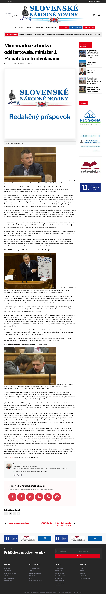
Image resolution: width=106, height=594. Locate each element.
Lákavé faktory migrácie (91, 63)
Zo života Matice (9, 578)
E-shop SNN (63, 27)
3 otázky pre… (59, 568)
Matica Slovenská (95, 1)
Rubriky (21, 27)
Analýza (31, 570)
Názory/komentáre (35, 573)
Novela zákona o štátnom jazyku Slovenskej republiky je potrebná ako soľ (94, 80)
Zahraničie (7, 575)
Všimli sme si (8, 580)
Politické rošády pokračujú (91, 72)
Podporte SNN (89, 27)
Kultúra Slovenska (60, 575)
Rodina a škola (59, 586)
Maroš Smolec (17, 464)
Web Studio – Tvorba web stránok (73, 592)
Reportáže (32, 575)
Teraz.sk (10, 457)
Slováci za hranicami (10, 573)
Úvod (14, 27)
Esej (30, 578)
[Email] (14, 475)
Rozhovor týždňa (59, 573)
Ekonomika (7, 570)
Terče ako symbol (32, 34)
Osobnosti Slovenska (35, 580)
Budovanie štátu (60, 580)
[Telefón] (18, 475)
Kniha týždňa (58, 578)
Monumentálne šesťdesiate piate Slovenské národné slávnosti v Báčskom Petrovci (62, 34)
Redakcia (30, 27)
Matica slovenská (51, 27)
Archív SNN (39, 27)
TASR (39, 457)
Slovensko (7, 568)
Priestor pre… (59, 570)
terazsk (22, 63)
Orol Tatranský (59, 583)
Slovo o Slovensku (34, 568)
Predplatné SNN (76, 27)
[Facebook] (21, 475)
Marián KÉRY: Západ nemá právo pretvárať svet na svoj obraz (93, 89)
